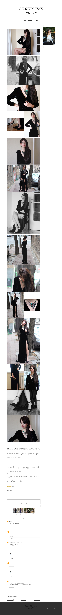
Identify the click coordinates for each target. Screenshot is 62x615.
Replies (11, 551)
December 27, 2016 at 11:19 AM (18, 542)
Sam (10, 521)
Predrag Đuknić (9, 486)
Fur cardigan (15, 514)
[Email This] (21, 502)
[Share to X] (23, 502)
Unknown (11, 542)
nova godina (20, 503)
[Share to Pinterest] (26, 502)
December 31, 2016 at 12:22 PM (17, 581)
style (28, 503)
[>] (54, 608)
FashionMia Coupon (13, 545)
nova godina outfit (24, 503)
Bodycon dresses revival (20, 514)
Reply (12, 538)
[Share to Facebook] (24, 502)
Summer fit (32, 513)
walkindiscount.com (12, 536)
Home (23, 599)
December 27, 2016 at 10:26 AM (15, 521)
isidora (11, 581)
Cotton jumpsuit (26, 514)
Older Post (37, 599)
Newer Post (10, 599)
